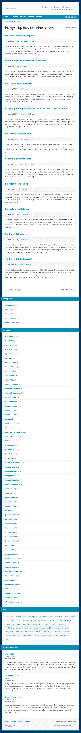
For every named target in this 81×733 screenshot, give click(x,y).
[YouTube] (66, 17)
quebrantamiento (27, 632)
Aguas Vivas (9, 354)
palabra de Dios (46, 628)
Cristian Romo (10, 415)
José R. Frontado (11, 515)
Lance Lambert (11, 524)
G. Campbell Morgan (26, 41)
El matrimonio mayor (13, 697)
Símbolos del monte (16, 233)
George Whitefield (12, 480)
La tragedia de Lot (12, 676)
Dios (19, 620)
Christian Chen (10, 397)
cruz (13, 620)
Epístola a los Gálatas (17, 208)
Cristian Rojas (10, 410)
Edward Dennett (11, 445)
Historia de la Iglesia (35, 624)
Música (23, 17)
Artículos (8, 305)
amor (25, 617)
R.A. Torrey (9, 550)
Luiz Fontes (23, 66)
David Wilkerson (11, 437)
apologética (33, 617)
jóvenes (54, 624)
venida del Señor (47, 636)
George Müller (10, 476)
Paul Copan (9, 545)
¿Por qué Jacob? (11, 654)
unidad (36, 636)
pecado (57, 628)
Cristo (8, 620)
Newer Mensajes (13, 290)
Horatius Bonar (11, 497)
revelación (58, 632)
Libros (7, 314)
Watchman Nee (11, 597)
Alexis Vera (9, 358)
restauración (48, 632)
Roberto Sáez (10, 563)
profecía (65, 628)
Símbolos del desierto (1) (18, 259)
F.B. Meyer (9, 458)
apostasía (43, 617)
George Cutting (11, 467)
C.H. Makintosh (11, 375)
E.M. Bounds (9, 441)
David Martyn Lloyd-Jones (15, 432)
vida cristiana (64, 636)
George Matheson (12, 471)
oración (36, 628)
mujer (18, 628)
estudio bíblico (58, 620)
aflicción (18, 617)
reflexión (38, 632)
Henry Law (9, 493)
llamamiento (63, 624)
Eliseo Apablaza (11, 450)
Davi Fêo (8, 428)
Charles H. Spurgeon (13, 393)
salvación (67, 632)
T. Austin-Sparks (11, 589)
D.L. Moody (9, 419)
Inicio (7, 17)
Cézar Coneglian (11, 384)
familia (8, 624)
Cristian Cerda (10, 406)
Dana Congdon (10, 423)
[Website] (72, 17)
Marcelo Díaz (10, 532)
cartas (51, 617)
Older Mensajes (67, 290)
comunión (58, 617)
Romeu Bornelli (11, 576)
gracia (18, 624)
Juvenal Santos (11, 519)
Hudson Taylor (10, 506)
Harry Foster (10, 489)
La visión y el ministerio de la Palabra (25, 60)
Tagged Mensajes (14, 21)
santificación (10, 636)
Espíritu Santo (46, 620)
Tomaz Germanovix (12, 593)
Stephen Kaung (11, 584)
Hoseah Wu (9, 502)
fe (13, 624)
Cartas (7, 309)
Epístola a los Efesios (16, 183)
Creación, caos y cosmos (18, 158)
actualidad (9, 617)
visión (8, 639)
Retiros (31, 17)
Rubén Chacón (10, 580)
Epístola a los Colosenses (18, 83)
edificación (35, 620)
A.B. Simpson (23, 240)
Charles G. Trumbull (12, 389)
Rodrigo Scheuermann (13, 571)
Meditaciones (10, 318)
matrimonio (10, 628)
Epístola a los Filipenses (18, 133)
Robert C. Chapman (12, 558)
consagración (69, 617)
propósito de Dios (12, 632)
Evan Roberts (10, 454)
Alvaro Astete (10, 362)
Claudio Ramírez (11, 402)
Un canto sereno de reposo (19, 35)
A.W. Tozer (9, 349)
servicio (19, 636)
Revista (15, 17)
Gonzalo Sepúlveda (12, 484)
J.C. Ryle (8, 510)
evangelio (68, 620)
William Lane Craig (12, 602)
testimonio (28, 636)
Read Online (37, 41)
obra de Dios (27, 628)
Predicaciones (10, 323)
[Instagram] (69, 17)
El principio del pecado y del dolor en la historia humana (36, 108)
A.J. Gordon (9, 341)
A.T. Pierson (25, 89)
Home (5, 21)
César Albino (10, 380)
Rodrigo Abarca (11, 567)
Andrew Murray (11, 367)
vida (56, 636)
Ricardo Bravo (10, 554)
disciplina (26, 620)
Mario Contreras (11, 537)
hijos (24, 624)
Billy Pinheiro (10, 371)
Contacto (40, 17)
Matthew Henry (11, 541)
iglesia (47, 624)
